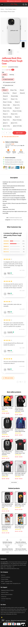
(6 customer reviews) (13, 66)
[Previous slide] (2, 31)
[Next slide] (25, 31)
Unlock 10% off (3, 620)
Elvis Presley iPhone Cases (8, 11)
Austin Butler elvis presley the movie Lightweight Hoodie (19, 409)
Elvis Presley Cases (10, 9)
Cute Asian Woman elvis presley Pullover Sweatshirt (7, 431)
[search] (23, 4)
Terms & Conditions (5, 577)
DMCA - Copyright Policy (6, 581)
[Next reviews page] (25, 382)
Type (3, 72)
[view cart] (26, 4)
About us (3, 575)
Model (3, 87)
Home (2, 9)
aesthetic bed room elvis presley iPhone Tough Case (6, 528)
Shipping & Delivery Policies (7, 590)
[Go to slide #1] (10, 52)
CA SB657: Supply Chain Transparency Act (11, 583)
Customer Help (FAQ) (6, 598)
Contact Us (3, 596)
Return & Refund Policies (6, 594)
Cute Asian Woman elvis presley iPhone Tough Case (7, 506)
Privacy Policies (4, 579)
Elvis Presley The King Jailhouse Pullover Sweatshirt (7, 453)
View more (14, 482)
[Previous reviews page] (17, 382)
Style (3, 77)
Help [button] (25, 625)
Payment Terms (4, 592)
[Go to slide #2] (18, 52)
